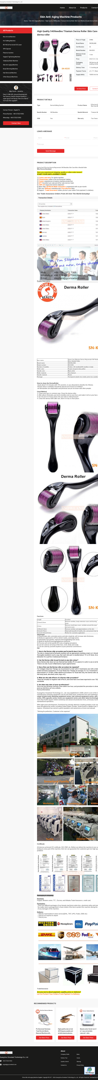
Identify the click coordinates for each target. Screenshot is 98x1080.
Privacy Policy (80, 1065)
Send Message (51, 151)
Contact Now (16, 123)
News (78, 1054)
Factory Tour (64, 1058)
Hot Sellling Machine (9, 40)
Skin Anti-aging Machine (36, 21)
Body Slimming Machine (10, 69)
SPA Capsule (7, 49)
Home (26, 21)
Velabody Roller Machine (10, 61)
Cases (78, 1058)
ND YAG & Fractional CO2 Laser (12, 45)
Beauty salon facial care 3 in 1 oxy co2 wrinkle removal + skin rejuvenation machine (88, 1031)
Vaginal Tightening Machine (11, 57)
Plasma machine (8, 53)
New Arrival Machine (9, 36)
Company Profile (65, 1054)
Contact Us (64, 1065)
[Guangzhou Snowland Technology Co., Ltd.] (6, 7)
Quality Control (65, 1061)
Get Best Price (81, 88)
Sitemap (79, 1061)
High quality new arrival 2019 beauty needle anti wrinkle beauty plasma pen (65, 1031)
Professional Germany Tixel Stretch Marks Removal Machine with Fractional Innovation (43, 1031)
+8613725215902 (18, 114)
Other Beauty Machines (10, 77)
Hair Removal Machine (10, 73)
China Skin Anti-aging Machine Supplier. (32, 1077)
